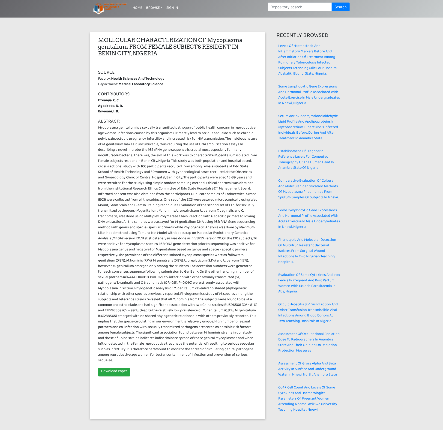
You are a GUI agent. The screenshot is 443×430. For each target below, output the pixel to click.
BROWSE (153, 8)
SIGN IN (172, 8)
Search (341, 7)
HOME (137, 8)
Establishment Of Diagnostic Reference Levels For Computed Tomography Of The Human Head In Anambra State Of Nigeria (306, 160)
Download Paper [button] (114, 372)
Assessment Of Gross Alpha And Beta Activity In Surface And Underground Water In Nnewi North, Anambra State (307, 370)
